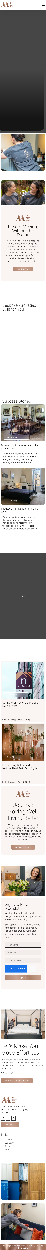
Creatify (24, 1248)
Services (8, 1139)
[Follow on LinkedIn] (8, 1118)
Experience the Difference (17, 1080)
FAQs (6, 1149)
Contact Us (10, 1124)
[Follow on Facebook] (3, 1118)
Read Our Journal (23, 847)
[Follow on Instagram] (13, 1118)
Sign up (23, 977)
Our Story (9, 1143)
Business (8, 1146)
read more (12, 437)
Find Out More (23, 269)
